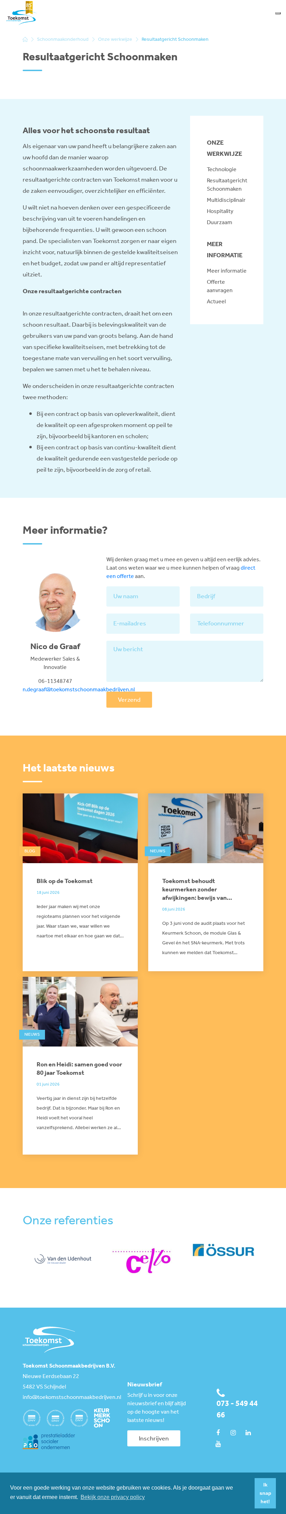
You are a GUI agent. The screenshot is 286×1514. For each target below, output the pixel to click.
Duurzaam (219, 222)
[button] (247, 1493)
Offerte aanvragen (220, 286)
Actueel (216, 301)
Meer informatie (227, 271)
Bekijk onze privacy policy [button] (113, 1497)
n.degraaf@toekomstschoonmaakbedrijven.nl (79, 689)
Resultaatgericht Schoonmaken (227, 185)
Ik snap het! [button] (265, 1493)
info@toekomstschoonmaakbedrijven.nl (70, 1397)
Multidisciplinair (226, 200)
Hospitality (220, 211)
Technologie (221, 169)
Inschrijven (154, 1439)
